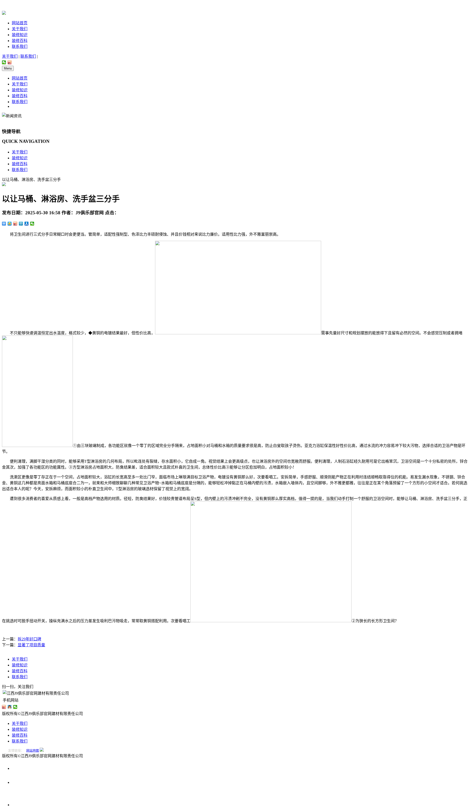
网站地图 (32, 750)
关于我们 (19, 29)
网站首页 (19, 23)
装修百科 (19, 41)
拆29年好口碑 (29, 639)
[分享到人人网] (27, 224)
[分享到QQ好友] (10, 707)
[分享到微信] (4, 62)
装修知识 (19, 35)
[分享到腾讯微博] (21, 224)
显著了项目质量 (31, 645)
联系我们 (19, 46)
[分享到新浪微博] (10, 62)
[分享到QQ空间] (10, 224)
